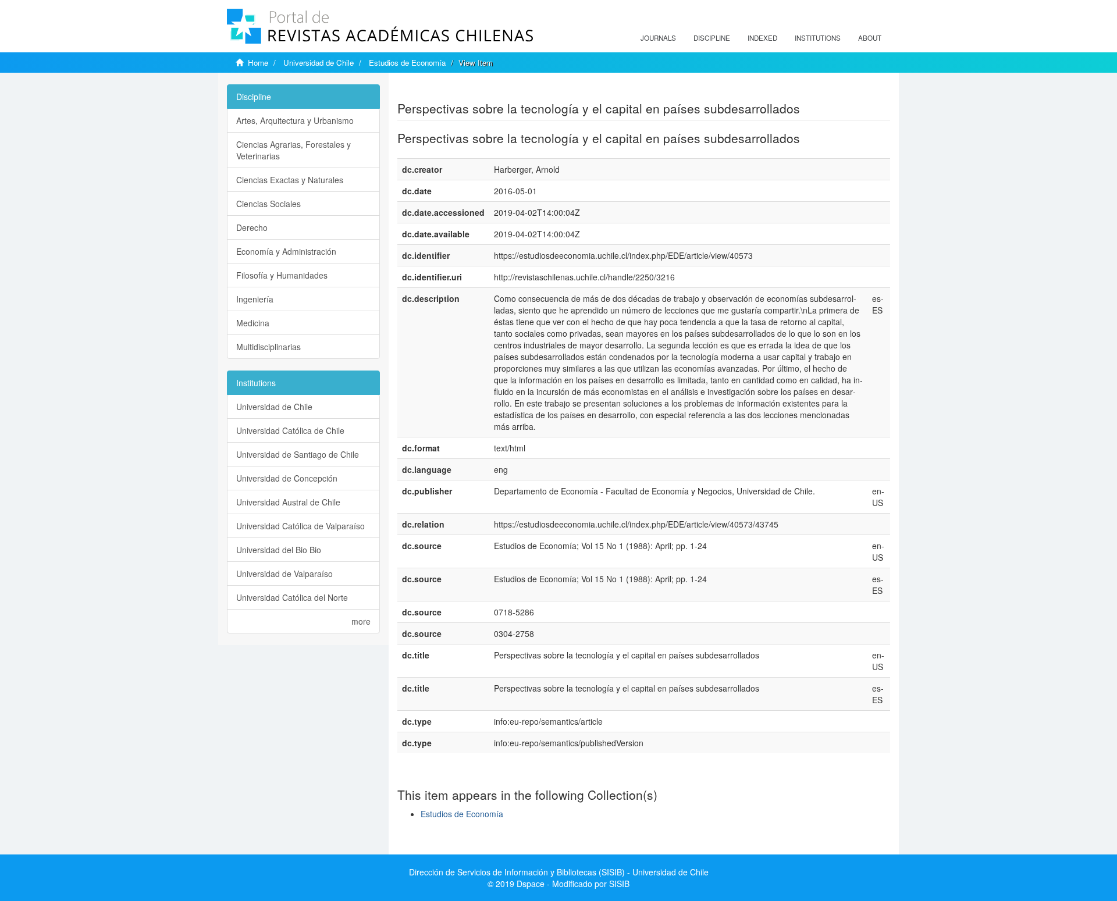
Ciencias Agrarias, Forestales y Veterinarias (293, 150)
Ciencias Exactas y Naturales (289, 180)
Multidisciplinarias (268, 346)
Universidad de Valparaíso (284, 573)
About (869, 37)
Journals (658, 37)
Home (258, 62)
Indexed (762, 37)
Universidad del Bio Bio (278, 549)
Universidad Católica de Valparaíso (300, 526)
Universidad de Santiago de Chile (297, 454)
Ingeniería (254, 299)
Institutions (818, 37)
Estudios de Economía (407, 62)
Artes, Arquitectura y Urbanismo (295, 120)
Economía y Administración (286, 251)
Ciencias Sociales (268, 203)
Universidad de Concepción (286, 478)
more (361, 621)
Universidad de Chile (318, 62)
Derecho (252, 227)
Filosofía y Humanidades (282, 275)
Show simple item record (442, 90)
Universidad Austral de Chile (288, 502)
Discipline (711, 37)
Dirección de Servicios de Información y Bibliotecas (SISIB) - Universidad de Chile (559, 872)
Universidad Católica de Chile (290, 430)
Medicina (252, 323)
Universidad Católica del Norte (292, 597)
